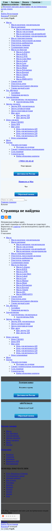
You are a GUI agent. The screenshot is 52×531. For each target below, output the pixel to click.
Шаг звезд (15, 328)
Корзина (4, 16)
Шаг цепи (15, 344)
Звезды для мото (13, 319)
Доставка (10, 483)
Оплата (9, 489)
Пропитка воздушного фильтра (24, 301)
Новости (10, 454)
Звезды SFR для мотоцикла (23, 321)
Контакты (10, 459)
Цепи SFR (15, 341)
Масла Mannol (22, 281)
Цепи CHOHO (17, 339)
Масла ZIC (20, 292)
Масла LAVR (22, 272)
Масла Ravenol (22, 287)
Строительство (17, 371)
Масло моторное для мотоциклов (30, 244)
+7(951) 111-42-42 (26, 161)
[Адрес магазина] (1, 2)
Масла (8, 238)
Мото (8, 357)
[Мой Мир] (9, 217)
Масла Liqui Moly (23, 274)
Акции (9, 494)
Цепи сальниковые (19, 355)
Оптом (9, 492)
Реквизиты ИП (12, 461)
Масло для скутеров (24, 247)
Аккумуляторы (12, 312)
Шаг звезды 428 (23, 333)
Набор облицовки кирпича (27, 373)
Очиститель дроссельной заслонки (26, 256)
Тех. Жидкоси (12, 306)
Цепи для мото (12, 337)
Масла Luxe (21, 278)
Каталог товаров (9, 426)
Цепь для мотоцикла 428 (26, 348)
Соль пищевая (17, 369)
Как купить (11, 480)
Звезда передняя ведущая (22, 326)
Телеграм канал (26, 382)
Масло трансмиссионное (21, 253)
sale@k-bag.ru (26, 403)
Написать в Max (26, 182)
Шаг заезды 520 (23, 330)
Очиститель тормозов (20, 260)
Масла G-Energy (23, 267)
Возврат (9, 487)
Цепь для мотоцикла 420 (26, 346)
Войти (4, 14)
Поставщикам (12, 464)
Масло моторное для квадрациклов (31, 251)
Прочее (9, 360)
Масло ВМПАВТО (24, 294)
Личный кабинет (13, 478)
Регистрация (12, 14)
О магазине (6, 450)
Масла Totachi (22, 290)
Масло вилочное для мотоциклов (25, 240)
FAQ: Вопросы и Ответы (17, 473)
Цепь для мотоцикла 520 (26, 351)
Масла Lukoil (21, 276)
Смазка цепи (16, 296)
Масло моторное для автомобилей (31, 249)
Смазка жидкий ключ (20, 303)
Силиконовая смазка (20, 262)
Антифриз (15, 308)
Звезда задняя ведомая (20, 324)
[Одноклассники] (6, 217)
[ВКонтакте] (2, 217)
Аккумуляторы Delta (25, 317)
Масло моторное (18, 242)
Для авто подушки (19, 362)
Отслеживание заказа (15, 476)
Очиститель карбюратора (22, 258)
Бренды (9, 485)
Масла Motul (21, 283)
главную (16, 226)
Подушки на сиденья (25, 364)
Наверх (4, 522)
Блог (8, 496)
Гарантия (10, 457)
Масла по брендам (19, 265)
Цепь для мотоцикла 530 (26, 353)
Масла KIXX (21, 269)
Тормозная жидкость (20, 310)
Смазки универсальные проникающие (27, 366)
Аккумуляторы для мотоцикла (24, 315)
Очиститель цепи (18, 299)
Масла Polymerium (24, 285)
